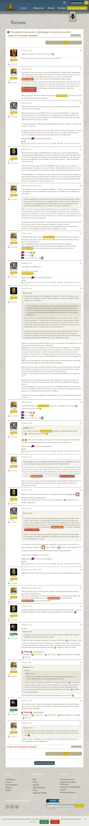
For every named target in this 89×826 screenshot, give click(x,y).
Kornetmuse (14, 110)
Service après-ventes (67, 792)
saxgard (13, 156)
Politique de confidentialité (70, 787)
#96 (81, 606)
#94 (81, 569)
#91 (81, 457)
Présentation (10, 779)
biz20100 (13, 240)
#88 (81, 288)
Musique (36, 785)
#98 (81, 662)
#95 (81, 588)
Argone (13, 57)
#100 (80, 723)
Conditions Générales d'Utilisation (68, 783)
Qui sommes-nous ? (67, 779)
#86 (81, 233)
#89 (81, 402)
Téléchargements (39, 787)
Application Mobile (40, 793)
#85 (81, 186)
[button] (65, 2)
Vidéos (35, 782)
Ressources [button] (38, 8)
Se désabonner (51, 808)
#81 (81, 50)
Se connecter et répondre (44, 763)
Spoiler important (29, 88)
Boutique (62, 8)
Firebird (14, 632)
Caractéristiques (12, 785)
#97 (81, 625)
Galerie (8, 790)
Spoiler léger (62, 96)
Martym (13, 76)
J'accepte (44, 822)
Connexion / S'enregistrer (77, 8)
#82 (81, 69)
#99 (81, 700)
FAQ (34, 779)
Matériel (9, 787)
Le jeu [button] (24, 8)
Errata (35, 790)
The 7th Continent (21, 35)
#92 (81, 490)
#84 (81, 149)
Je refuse (55, 822)
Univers (8, 782)
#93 (81, 508)
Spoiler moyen (27, 79)
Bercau (13, 497)
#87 (81, 263)
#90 (81, 423)
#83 (81, 103)
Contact (63, 790)
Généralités (33, 35)
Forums (51, 8)
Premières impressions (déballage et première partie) (40, 32)
